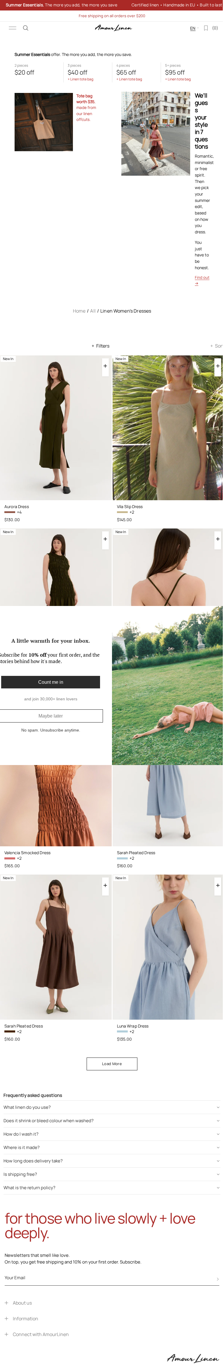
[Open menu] (12, 28)
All (92, 311)
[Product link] (56, 427)
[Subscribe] (217, 1279)
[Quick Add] (105, 366)
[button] (25, 28)
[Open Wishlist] (201, 28)
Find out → (202, 280)
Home (79, 311)
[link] (110, 5)
